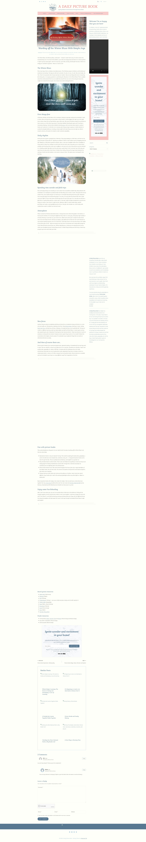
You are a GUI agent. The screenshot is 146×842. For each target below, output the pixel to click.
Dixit (41, 598)
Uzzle (41, 604)
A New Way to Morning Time (73, 740)
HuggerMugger (43, 600)
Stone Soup (48, 483)
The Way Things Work (44, 612)
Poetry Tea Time (41, 328)
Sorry (41, 610)
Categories (91, 146)
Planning (72, 45)
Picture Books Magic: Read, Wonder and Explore (75, 662)
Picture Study (69, 326)
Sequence (42, 596)
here (64, 125)
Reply (84, 758)
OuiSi (41, 608)
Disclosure (40, 52)
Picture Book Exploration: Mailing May (46, 662)
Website (73, 811)
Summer (52, 618)
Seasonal (77, 45)
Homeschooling (55, 45)
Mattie (46, 769)
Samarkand (42, 606)
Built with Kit (62, 654)
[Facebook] (39, 1)
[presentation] (50, 679)
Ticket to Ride (43, 602)
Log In (104, 1)
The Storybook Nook (98, 13)
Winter (59, 618)
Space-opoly (42, 594)
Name (39, 811)
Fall (55, 618)
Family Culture (70, 13)
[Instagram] (41, 1)
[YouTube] (43, 1)
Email (56, 811)
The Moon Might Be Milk (74, 483)
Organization (61, 45)
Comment (40, 787)
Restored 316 (84, 838)
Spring (47, 618)
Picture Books (52, 13)
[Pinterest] (45, 1)
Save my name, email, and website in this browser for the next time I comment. (54, 815)
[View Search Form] (101, 1)
